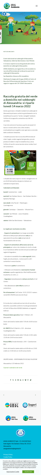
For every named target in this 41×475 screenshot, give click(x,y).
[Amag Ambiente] (11, 6)
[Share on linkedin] (20, 380)
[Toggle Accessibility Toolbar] (4, 13)
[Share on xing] (28, 380)
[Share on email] (30, 380)
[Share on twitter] (13, 380)
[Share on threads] (15, 380)
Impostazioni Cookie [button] (12, 471)
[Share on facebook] (10, 380)
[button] (36, 6)
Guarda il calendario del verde (12, 367)
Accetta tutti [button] (28, 471)
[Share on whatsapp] (23, 380)
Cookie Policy (7, 457)
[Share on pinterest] (18, 380)
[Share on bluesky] (25, 380)
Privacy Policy (8, 454)
